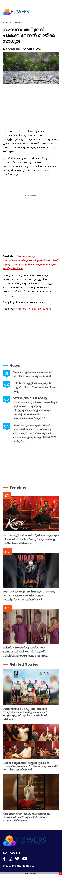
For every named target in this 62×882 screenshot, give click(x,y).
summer (47, 308)
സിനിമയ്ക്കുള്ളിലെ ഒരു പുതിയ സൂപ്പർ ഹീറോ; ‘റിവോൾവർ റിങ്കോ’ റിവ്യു (35, 387)
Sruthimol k (13, 48)
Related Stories (23, 664)
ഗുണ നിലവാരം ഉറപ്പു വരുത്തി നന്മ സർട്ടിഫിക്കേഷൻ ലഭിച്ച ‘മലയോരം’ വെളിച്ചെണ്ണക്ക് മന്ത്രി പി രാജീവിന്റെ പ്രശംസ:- (25, 714)
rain (39, 308)
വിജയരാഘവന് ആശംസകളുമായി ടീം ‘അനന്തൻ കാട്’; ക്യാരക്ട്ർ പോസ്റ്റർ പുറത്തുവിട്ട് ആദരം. (27, 817)
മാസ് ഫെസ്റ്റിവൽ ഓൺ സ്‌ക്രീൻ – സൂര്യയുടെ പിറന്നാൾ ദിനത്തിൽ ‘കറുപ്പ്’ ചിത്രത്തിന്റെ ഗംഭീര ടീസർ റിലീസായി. (31, 539)
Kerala (7, 22)
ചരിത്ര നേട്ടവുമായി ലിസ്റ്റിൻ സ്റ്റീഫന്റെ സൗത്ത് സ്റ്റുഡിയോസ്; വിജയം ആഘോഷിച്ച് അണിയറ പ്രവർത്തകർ (30, 766)
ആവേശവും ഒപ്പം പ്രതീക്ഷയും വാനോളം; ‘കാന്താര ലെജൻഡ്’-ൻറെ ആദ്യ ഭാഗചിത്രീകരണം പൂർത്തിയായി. (29, 595)
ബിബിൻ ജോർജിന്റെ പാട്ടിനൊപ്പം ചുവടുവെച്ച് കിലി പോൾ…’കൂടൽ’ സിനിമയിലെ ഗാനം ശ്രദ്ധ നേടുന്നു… (25, 652)
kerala (31, 308)
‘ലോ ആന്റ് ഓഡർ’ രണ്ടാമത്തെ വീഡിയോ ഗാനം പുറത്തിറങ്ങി (32, 374)
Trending (17, 487)
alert (23, 308)
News (18, 22)
